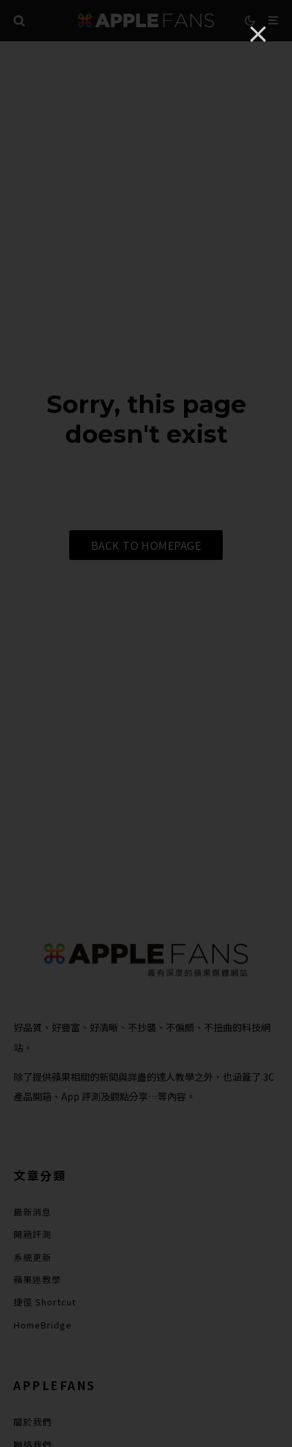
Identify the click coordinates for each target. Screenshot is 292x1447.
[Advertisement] (146, 723)
